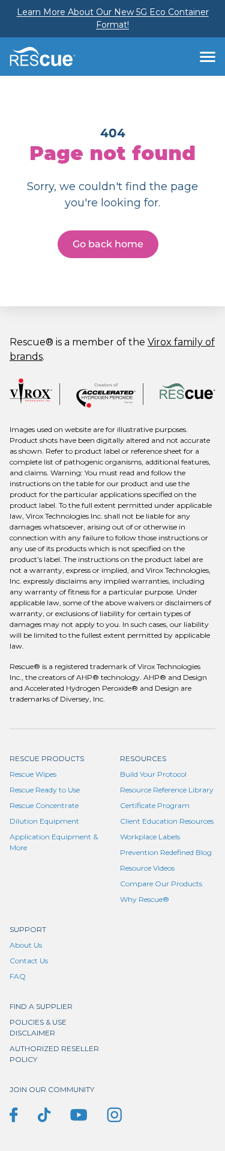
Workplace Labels (150, 836)
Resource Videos (147, 867)
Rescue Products (47, 758)
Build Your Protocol (153, 774)
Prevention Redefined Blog (166, 852)
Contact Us (29, 960)
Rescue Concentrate (44, 805)
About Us (26, 944)
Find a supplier (41, 1006)
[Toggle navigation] (207, 56)
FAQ (18, 976)
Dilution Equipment (44, 820)
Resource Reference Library (167, 789)
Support (28, 929)
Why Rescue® (144, 899)
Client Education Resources (167, 820)
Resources (143, 758)
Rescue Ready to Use (45, 789)
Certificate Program (155, 805)
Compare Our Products (161, 883)
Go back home (108, 244)
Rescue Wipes (33, 774)
